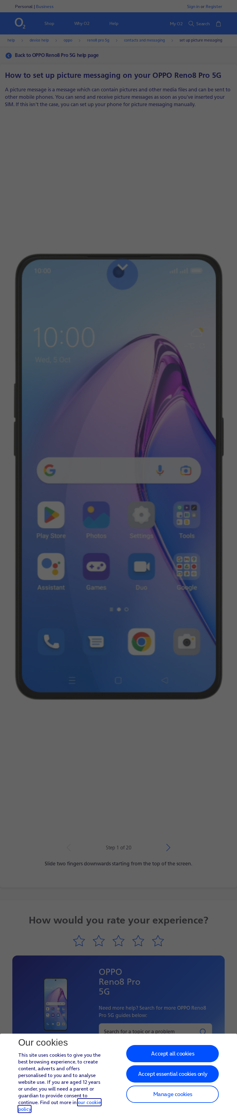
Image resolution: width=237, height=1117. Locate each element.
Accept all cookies (172, 1053)
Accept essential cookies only (172, 1074)
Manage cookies (172, 1094)
